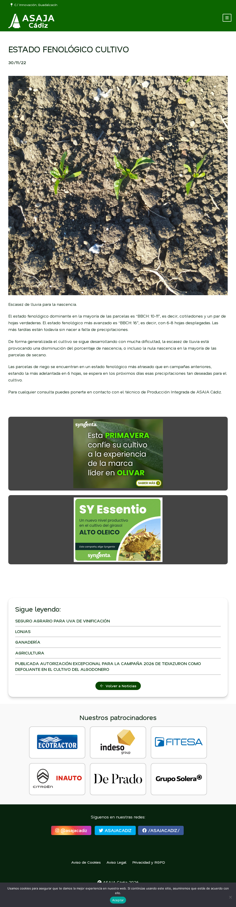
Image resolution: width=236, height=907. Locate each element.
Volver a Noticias (119, 685)
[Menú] (227, 18)
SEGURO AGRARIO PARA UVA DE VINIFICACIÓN (62, 621)
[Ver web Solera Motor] (179, 779)
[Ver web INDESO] (118, 742)
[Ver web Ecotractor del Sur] (57, 742)
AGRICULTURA (29, 653)
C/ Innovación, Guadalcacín (34, 5)
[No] (230, 897)
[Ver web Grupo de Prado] (118, 779)
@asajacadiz (73, 830)
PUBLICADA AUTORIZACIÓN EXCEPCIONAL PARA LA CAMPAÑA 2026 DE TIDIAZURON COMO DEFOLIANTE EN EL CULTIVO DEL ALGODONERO (108, 666)
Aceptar (118, 900)
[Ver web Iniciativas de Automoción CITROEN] (57, 779)
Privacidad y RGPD (148, 862)
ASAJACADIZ (117, 830)
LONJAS (23, 631)
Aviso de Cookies (86, 862)
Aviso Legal (116, 862)
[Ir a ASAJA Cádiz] (31, 21)
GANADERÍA (27, 642)
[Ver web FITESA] (179, 742)
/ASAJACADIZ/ (163, 830)
